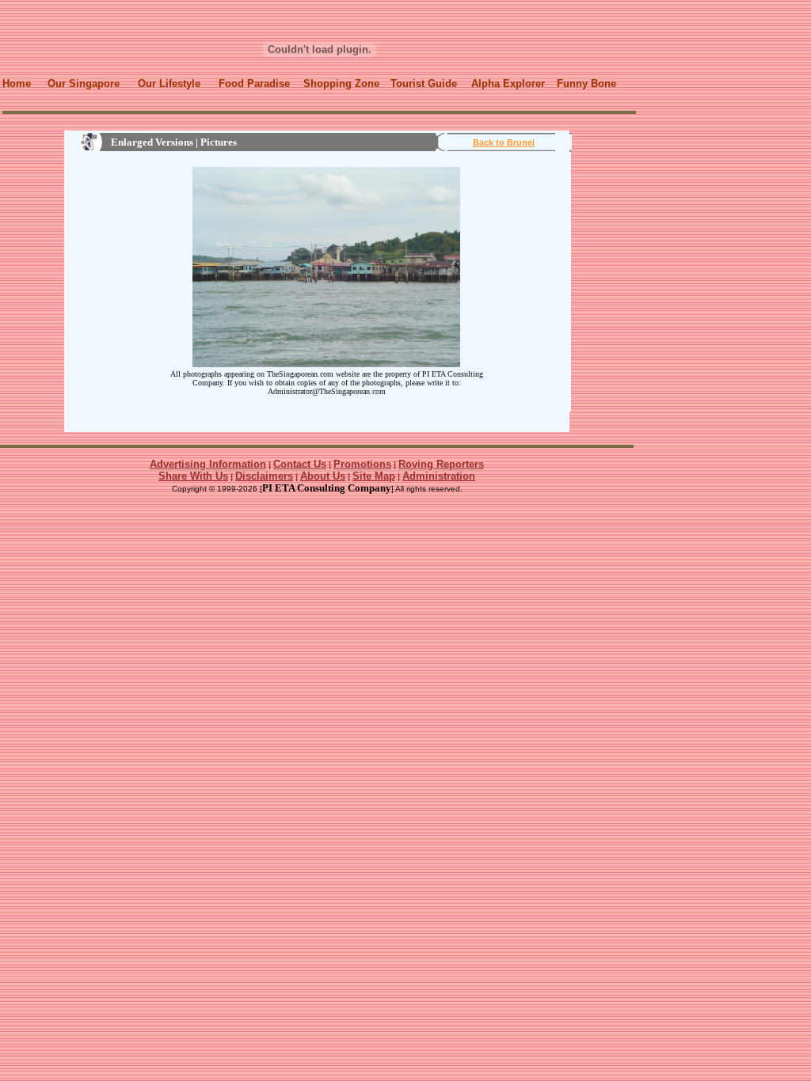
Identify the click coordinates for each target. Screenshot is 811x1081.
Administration (438, 476)
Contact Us (299, 464)
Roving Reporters (441, 464)
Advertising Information (208, 464)
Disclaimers (264, 476)
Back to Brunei (504, 142)
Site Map (373, 476)
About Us (322, 476)
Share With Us (193, 476)
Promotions (362, 464)
